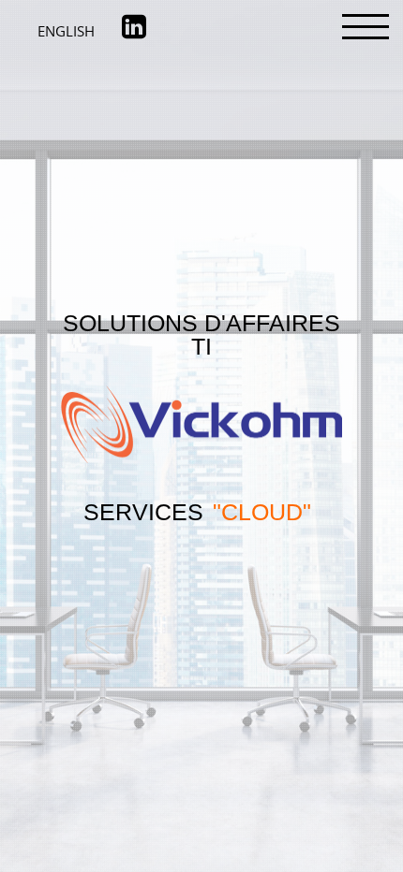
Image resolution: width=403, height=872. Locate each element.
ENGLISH (75, 31)
